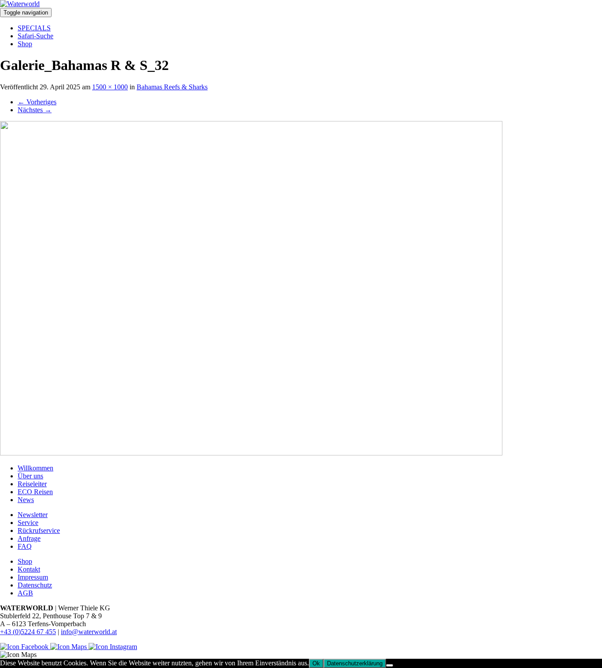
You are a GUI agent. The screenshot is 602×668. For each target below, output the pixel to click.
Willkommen (35, 468)
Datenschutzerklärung (355, 663)
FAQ (25, 546)
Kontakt (29, 569)
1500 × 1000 (110, 87)
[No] (389, 665)
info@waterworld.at (89, 631)
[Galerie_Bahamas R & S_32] (251, 453)
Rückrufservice (39, 530)
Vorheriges (37, 102)
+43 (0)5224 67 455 (28, 631)
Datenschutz (35, 585)
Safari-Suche (35, 36)
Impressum (33, 577)
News (26, 499)
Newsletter (33, 514)
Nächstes (35, 110)
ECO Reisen (35, 491)
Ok (316, 663)
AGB (25, 593)
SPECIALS (34, 28)
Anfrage (29, 538)
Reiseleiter (32, 484)
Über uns (30, 476)
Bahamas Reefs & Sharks (172, 87)
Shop (25, 44)
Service (28, 522)
